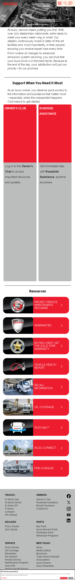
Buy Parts (41, 526)
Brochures (41, 553)
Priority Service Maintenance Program (16, 561)
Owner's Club (43, 499)
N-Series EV (11, 505)
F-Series (9, 508)
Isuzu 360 (10, 565)
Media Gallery (43, 550)
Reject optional (63, 577)
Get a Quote (11, 529)
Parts (40, 522)
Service (10, 543)
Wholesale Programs (47, 535)
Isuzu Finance (43, 562)
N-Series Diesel (13, 502)
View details (4, 577)
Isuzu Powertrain (45, 566)
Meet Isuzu (43, 543)
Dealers (10, 522)
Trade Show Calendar (47, 556)
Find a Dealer (12, 526)
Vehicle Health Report (16, 568)
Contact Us (42, 508)
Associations (43, 559)
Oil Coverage (12, 550)
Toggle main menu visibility (60, 3)
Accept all (70, 577)
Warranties (10, 553)
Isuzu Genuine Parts (47, 529)
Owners (41, 495)
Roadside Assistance (47, 502)
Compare (10, 511)
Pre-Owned (11, 514)
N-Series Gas (12, 499)
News (39, 547)
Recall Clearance (45, 505)
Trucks (10, 495)
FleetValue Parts (44, 532)
